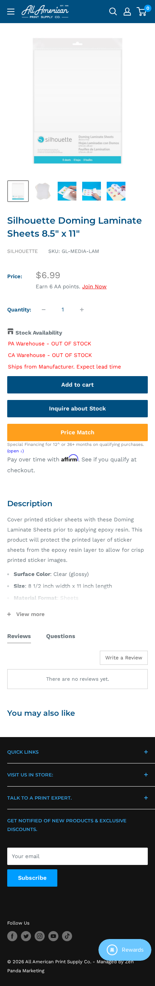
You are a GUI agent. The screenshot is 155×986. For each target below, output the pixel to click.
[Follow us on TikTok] (67, 936)
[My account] (127, 12)
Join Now (94, 286)
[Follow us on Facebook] (12, 936)
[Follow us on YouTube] (53, 936)
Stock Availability (38, 333)
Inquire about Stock (77, 408)
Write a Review (123, 657)
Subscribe (32, 877)
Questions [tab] (60, 636)
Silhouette (22, 251)
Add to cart (77, 384)
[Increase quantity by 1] (81, 309)
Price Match (77, 432)
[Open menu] (10, 11)
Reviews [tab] (19, 636)
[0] (141, 11)
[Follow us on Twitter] (26, 936)
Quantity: (19, 309)
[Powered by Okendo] (25, 660)
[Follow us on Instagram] (40, 936)
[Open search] (113, 12)
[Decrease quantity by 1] (43, 309)
